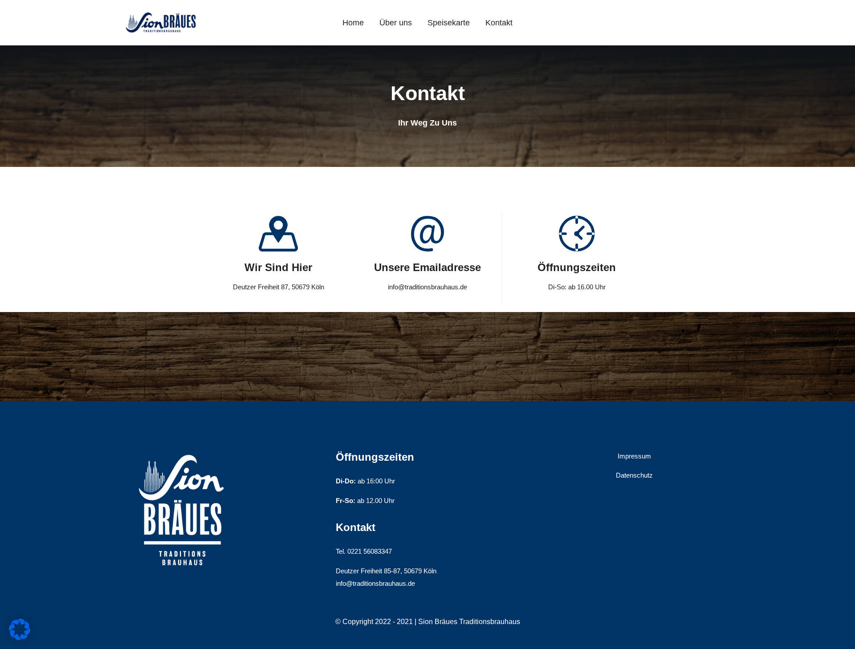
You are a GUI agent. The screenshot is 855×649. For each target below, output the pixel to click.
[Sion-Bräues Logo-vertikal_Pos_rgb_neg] (182, 449)
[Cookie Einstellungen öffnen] (19, 637)
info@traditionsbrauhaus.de (375, 583)
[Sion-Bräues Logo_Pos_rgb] (162, 12)
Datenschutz (634, 475)
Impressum (634, 456)
